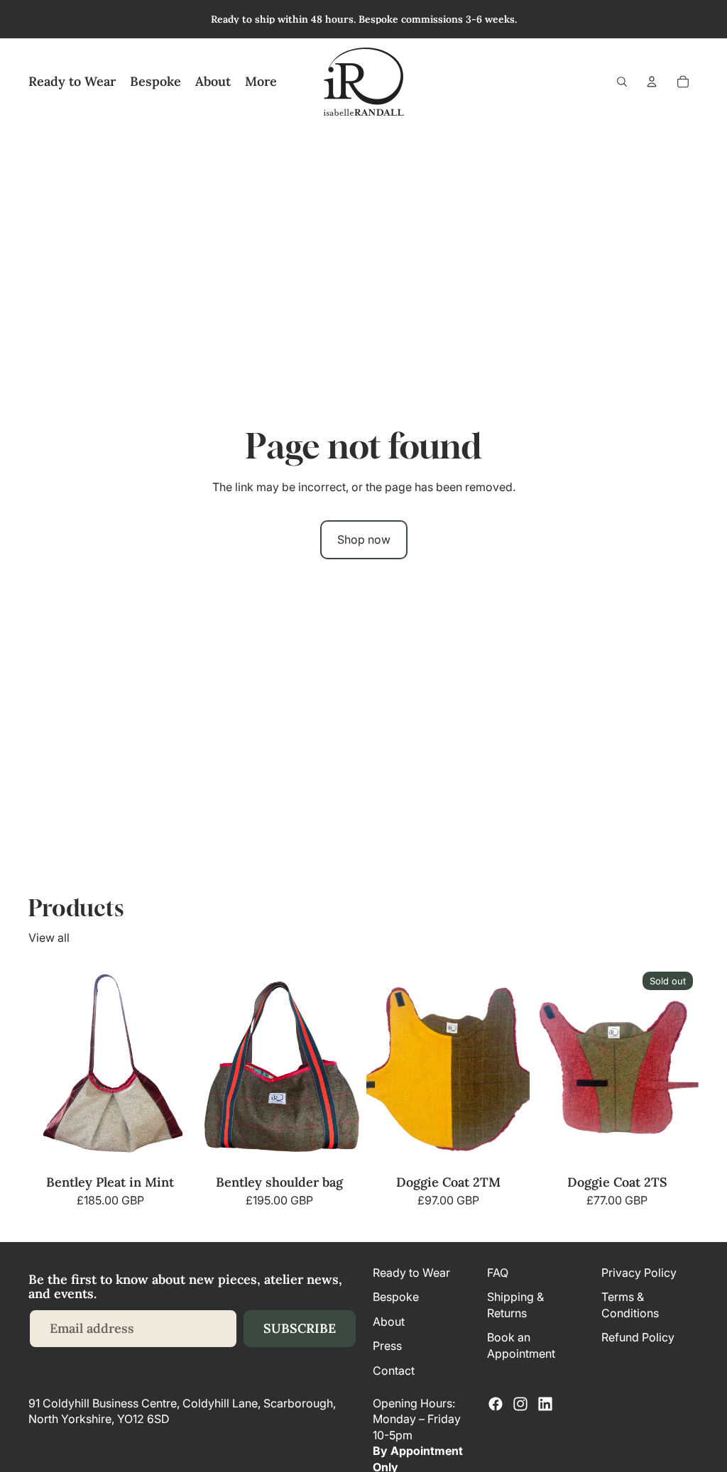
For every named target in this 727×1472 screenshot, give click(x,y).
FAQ (497, 1272)
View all (49, 937)
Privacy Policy (639, 1272)
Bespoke (396, 1297)
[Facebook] (495, 1403)
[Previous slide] (213, 1067)
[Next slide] (345, 1067)
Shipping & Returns (515, 1305)
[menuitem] (261, 82)
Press (387, 1346)
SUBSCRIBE (299, 1328)
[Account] (651, 81)
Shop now (363, 539)
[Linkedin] (545, 1403)
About (389, 1321)
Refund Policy (637, 1337)
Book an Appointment (521, 1345)
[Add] (169, 1147)
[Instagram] (520, 1403)
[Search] (622, 81)
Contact (394, 1370)
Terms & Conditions (630, 1305)
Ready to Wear (411, 1272)
